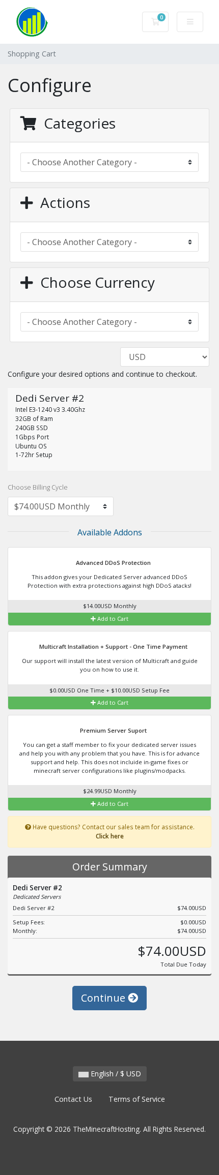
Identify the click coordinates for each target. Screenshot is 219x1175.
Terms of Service (136, 1099)
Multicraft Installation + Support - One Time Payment (112, 646)
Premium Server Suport (112, 730)
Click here (110, 836)
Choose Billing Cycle (38, 487)
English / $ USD (115, 1073)
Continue (104, 998)
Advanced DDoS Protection (112, 562)
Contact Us (73, 1099)
